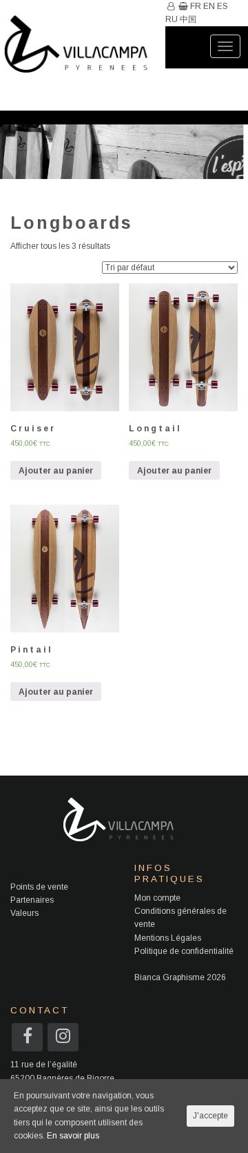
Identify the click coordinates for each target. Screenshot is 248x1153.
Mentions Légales (167, 938)
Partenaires (32, 900)
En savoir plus (73, 1136)
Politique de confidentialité (184, 951)
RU (171, 19)
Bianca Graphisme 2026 (180, 977)
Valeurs (24, 913)
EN (209, 6)
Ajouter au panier (56, 471)
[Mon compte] (169, 6)
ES (222, 6)
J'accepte (210, 1116)
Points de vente (39, 887)
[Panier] (182, 6)
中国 (188, 19)
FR (195, 6)
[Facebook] (27, 1039)
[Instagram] (63, 1039)
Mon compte (157, 898)
